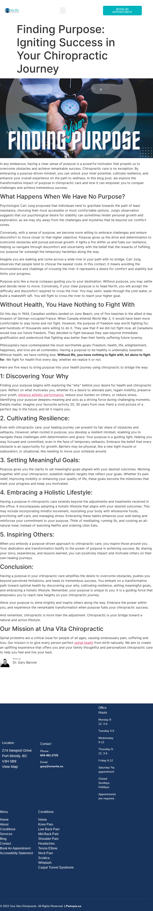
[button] (63, 10)
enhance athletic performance (40, 395)
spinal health (83, 643)
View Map (10, 767)
